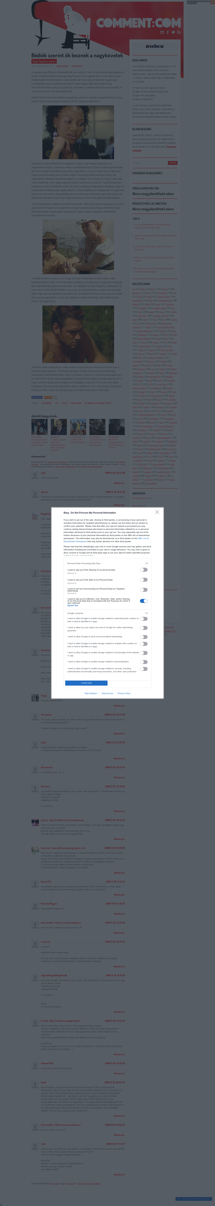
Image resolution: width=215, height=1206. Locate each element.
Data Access (107, 693)
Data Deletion (91, 693)
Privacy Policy (124, 693)
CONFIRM (86, 683)
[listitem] (107, 563)
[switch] (144, 570)
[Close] (158, 513)
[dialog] (107, 603)
